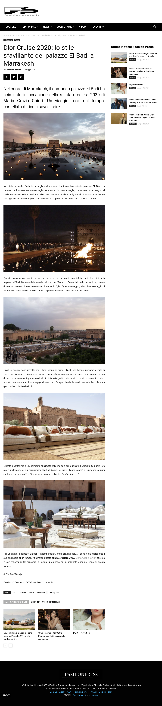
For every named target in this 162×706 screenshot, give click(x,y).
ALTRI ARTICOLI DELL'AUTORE (45, 602)
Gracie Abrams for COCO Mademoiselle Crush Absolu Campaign (51, 636)
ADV (69, 692)
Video (82, 26)
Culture (11, 26)
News (46, 26)
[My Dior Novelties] (89, 619)
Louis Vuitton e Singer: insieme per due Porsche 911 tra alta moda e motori (17, 636)
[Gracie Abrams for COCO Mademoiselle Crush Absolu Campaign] (54, 619)
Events (97, 26)
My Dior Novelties (81, 633)
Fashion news (80, 692)
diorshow (41, 592)
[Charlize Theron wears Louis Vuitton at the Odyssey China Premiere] (119, 118)
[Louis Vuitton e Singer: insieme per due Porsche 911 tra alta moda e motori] (19, 619)
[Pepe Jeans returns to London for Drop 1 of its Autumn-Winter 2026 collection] (119, 103)
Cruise (23, 592)
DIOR (31, 592)
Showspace (54, 592)
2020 (15, 592)
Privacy (93, 692)
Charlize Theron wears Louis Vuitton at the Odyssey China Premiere (142, 118)
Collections (64, 26)
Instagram (93, 695)
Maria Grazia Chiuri (86, 557)
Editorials (29, 26)
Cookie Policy (105, 692)
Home (6, 35)
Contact (53, 692)
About (62, 692)
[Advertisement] (135, 180)
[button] (155, 27)
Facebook (78, 695)
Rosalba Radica (13, 69)
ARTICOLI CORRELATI (16, 602)
